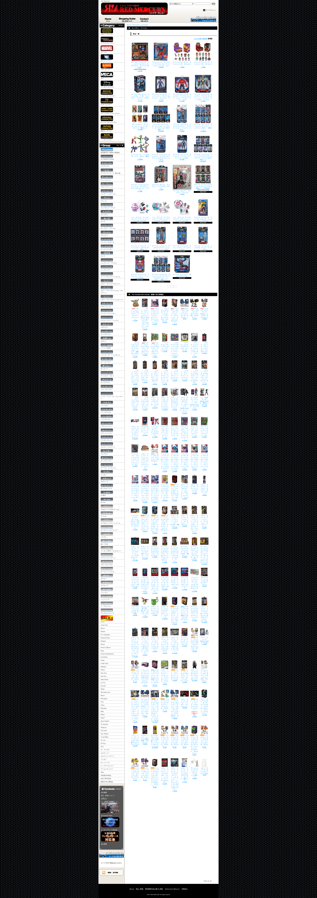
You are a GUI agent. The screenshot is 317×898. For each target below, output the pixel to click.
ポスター (104, 579)
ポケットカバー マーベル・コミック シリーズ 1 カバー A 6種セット (141, 126)
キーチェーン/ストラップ (109, 530)
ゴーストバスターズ (107, 242)
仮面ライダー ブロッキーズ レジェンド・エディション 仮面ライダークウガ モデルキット (185, 614)
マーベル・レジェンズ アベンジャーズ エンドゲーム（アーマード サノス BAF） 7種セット (204, 157)
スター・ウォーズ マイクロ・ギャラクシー (112, 292)
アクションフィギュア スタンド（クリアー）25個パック (195, 772)
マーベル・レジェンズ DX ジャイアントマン (182, 275)
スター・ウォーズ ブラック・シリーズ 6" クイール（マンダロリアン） (155, 376)
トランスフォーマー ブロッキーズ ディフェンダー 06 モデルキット (145, 773)
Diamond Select (105, 638)
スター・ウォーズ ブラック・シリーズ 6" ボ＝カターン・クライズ (145, 375)
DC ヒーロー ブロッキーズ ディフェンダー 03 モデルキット (185, 313)
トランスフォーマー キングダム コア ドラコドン (165, 346)
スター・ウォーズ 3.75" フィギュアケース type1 (205, 770)
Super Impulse (105, 721)
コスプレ (104, 537)
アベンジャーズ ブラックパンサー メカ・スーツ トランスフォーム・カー (135, 459)
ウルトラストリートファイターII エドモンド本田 (135, 610)
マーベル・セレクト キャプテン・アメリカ (182, 191)
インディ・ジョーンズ (108, 194)
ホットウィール (106, 461)
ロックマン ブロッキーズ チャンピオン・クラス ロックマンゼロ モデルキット (165, 315)
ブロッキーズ (105, 70)
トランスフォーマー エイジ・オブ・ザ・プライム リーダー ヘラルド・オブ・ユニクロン (155, 585)
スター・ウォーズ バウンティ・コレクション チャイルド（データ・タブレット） (164, 676)
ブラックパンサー (107, 433)
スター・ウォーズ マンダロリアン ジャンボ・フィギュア (154, 402)
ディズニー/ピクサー (107, 87)
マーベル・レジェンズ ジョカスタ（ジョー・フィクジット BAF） (203, 247)
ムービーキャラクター (108, 96)
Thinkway (104, 727)
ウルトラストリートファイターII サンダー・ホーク (205, 581)
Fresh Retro (104, 657)
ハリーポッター (106, 419)
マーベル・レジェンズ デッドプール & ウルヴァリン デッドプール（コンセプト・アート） (175, 554)
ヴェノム (104, 201)
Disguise (103, 641)
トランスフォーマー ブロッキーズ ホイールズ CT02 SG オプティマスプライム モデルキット (145, 677)
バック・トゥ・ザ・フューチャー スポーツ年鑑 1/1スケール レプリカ (135, 740)
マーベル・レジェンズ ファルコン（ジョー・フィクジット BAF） (140, 276)
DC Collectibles (105, 635)
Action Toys (104, 625)
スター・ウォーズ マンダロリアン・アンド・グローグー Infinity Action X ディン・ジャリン (184, 405)
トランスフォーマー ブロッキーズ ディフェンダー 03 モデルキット (185, 741)
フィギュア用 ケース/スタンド (111, 551)
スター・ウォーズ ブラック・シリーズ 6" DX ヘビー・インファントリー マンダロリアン (164, 775)
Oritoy (103, 705)
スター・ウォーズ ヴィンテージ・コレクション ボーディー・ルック (204, 521)
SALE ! (103, 622)
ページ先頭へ (208, 881)
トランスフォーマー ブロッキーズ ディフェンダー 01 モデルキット (165, 741)
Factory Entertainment (107, 654)
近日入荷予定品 (106, 778)
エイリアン (104, 215)
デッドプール (105, 383)
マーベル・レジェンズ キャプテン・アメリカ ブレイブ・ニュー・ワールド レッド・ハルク (182, 97)
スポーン (104, 341)
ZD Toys (103, 743)
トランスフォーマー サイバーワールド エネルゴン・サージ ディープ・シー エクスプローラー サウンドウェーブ (155, 493)
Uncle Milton (104, 737)
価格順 (204, 39)
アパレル (104, 516)
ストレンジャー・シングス (110, 320)
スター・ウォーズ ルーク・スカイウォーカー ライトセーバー (195, 704)
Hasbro (103, 670)
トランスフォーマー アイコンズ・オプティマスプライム (155, 431)
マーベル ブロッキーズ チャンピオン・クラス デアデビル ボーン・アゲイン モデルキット (175, 492)
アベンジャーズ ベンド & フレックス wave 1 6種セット (140, 156)
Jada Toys (103, 676)
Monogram (104, 698)
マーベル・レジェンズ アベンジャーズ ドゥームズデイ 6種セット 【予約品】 (204, 186)
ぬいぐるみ (104, 544)
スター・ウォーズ (107, 34)
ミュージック (105, 599)
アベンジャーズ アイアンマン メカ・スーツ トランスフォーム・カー (175, 432)
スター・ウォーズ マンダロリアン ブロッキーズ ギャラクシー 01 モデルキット (195, 644)
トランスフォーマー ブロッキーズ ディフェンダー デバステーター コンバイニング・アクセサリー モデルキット (195, 744)
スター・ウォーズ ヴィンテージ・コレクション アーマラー (175, 374)
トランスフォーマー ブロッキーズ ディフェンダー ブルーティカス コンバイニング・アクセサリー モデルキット (155, 777)
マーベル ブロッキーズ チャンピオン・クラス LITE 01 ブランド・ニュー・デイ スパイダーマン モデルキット (145, 707)
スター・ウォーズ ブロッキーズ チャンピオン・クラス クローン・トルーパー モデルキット (165, 524)
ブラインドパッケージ (108, 558)
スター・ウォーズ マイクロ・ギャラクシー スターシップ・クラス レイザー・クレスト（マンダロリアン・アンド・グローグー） (135, 710)
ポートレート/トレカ (107, 572)
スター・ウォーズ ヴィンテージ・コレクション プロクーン (184, 520)
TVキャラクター (106, 105)
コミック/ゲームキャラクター (110, 113)
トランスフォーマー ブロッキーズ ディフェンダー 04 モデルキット (204, 741)
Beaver (103, 628)
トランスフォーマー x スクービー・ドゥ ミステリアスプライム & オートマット (195, 584)
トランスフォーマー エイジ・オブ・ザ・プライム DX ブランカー (135, 582)
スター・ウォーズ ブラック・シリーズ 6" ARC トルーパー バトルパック (145, 552)
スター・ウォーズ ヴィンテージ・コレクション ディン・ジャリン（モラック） (165, 376)
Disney (103, 644)
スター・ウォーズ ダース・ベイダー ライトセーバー (184, 702)
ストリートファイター (108, 313)
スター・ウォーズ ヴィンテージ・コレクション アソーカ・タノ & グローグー (155, 644)
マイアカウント (211, 10)
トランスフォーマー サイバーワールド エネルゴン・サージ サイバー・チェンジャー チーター (135, 492)
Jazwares (103, 686)
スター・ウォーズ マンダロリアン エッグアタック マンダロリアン (195, 674)
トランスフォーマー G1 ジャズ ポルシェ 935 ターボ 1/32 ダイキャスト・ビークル (135, 522)
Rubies (103, 714)
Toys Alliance (105, 734)
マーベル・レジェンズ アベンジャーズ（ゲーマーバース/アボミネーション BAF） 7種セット (161, 277)
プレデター (104, 454)
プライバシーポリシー (172, 889)
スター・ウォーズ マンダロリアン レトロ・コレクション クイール (145, 403)
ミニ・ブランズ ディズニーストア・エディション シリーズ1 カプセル (182, 219)
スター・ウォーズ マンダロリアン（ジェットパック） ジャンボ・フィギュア (165, 403)
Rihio (102, 711)
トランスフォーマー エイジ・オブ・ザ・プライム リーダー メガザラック (165, 583)
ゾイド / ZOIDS (106, 348)
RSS (109, 872)
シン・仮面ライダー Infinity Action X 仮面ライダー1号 (204, 401)
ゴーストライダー (107, 249)
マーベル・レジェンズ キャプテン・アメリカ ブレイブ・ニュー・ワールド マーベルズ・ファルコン (203, 97)
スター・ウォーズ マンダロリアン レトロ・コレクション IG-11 (135, 403)
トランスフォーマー (107, 43)
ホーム (108, 19)
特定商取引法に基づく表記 (154, 889)
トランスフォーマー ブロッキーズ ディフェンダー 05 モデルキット (135, 773)
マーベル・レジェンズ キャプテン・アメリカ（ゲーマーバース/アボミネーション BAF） (161, 157)
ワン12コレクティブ (107, 613)
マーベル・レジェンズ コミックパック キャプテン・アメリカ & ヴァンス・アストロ (140, 187)
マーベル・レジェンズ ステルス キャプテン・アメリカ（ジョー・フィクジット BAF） (182, 127)
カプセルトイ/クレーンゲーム (110, 523)
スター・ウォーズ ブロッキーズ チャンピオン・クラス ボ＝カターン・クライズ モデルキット (205, 706)
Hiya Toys (104, 673)
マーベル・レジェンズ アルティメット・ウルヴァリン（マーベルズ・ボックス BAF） (195, 553)
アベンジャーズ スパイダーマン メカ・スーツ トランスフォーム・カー (164, 432)
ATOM (115, 872)
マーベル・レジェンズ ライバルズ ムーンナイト (185, 346)
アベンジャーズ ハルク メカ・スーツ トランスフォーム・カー (204, 431)
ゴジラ (103, 256)
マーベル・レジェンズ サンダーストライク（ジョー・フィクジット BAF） (161, 247)
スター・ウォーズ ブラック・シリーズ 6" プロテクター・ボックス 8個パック (184, 774)
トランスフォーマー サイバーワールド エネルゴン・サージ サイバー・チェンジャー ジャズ (204, 461)
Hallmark (103, 667)
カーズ (103, 221)
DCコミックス (105, 61)
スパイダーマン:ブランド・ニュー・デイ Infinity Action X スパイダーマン (194, 403)
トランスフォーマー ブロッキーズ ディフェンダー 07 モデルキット (135, 675)
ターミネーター (106, 362)
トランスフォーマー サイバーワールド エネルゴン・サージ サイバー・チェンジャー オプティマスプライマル (175, 462)
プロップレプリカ (107, 565)
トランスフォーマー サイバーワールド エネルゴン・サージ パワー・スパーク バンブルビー (165, 492)
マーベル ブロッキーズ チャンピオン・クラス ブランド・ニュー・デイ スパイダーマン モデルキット (175, 615)
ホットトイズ (105, 762)
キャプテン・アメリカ (108, 228)
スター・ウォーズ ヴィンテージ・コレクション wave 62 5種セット (174, 521)
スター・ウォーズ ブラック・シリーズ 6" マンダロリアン (204, 347)
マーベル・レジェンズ (108, 468)
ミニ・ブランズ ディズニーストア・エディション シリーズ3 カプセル (140, 219)
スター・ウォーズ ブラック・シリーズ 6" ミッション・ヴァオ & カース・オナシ (135, 553)
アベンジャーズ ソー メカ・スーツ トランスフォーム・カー (194, 431)
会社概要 (104, 792)
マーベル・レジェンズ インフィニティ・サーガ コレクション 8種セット (140, 247)
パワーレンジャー (107, 426)
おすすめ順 (197, 39)
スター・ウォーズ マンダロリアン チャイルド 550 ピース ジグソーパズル (155, 349)
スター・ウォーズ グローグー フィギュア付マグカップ (155, 610)
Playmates (104, 708)
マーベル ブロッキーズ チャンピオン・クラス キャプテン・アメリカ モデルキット (140, 97)
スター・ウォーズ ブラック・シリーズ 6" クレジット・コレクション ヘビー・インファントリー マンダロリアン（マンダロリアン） (175, 778)
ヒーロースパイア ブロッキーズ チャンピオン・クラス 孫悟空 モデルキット (135, 349)
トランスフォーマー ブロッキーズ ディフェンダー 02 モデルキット (175, 741)
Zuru (102, 746)
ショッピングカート (203, 19)
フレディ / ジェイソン (108, 447)
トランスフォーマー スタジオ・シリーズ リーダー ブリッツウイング (184, 583)
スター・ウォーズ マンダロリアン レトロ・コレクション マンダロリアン (195, 376)
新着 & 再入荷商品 (107, 782)
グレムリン (104, 235)
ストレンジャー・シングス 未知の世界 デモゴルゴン (145, 739)
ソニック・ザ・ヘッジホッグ (110, 355)
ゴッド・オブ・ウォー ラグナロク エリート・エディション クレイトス (165, 612)
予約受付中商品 (106, 775)
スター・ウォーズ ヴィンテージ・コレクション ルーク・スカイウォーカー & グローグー (165, 645)
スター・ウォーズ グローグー (110, 284)
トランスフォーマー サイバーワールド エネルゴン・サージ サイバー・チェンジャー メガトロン (184, 461)
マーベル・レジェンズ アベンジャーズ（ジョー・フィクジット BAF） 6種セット (203, 127)
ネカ (102, 78)
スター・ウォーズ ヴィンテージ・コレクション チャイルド (175, 674)
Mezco (103, 695)
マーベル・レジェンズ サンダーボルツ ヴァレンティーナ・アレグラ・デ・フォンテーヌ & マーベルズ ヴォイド (204, 555)
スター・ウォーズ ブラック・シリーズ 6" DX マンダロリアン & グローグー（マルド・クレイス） (204, 614)
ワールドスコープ (107, 769)
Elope (102, 651)
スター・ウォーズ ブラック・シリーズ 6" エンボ (195, 488)
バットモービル (106, 412)
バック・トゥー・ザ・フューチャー (112, 398)
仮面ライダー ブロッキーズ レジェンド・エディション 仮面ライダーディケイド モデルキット (155, 677)
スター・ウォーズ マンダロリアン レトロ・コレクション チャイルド (185, 675)
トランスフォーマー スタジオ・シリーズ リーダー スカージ (175, 582)
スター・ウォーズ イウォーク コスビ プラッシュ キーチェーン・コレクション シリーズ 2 (145, 461)
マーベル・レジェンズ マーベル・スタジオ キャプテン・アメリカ (203, 219)
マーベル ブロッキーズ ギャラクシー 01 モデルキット (203, 64)
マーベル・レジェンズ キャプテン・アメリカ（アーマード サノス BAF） (182, 156)
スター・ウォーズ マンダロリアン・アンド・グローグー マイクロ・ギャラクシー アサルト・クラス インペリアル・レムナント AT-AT (155, 710)
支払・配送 (139, 889)
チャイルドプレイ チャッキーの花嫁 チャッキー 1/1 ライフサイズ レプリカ (155, 741)
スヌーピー (104, 327)
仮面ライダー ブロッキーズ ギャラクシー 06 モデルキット (155, 458)
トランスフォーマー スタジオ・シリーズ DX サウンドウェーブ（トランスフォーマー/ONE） (145, 585)
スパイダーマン (106, 334)
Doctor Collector (105, 647)
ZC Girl (103, 502)
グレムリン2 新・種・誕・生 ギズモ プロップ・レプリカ (145, 611)
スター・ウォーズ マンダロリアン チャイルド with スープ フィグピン (145, 348)
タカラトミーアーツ (107, 756)
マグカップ (104, 585)
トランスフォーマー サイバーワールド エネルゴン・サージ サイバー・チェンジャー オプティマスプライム (165, 462)
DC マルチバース (106, 488)
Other (102, 772)
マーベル (104, 52)
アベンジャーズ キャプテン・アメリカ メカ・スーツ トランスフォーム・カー (162, 64)
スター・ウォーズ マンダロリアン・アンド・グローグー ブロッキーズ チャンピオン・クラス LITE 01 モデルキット (175, 708)
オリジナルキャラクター (109, 122)
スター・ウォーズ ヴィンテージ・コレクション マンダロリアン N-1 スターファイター (174, 645)
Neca (102, 702)
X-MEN (103, 495)
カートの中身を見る (111, 855)
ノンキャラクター (107, 140)
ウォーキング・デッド (108, 208)
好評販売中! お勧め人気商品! (110, 152)
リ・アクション (106, 606)
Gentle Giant (104, 663)
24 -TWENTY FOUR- (107, 159)
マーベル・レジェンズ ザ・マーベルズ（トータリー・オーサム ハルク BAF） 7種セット (162, 127)
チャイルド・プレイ (107, 376)
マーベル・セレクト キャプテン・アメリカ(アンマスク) (161, 186)
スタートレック (106, 307)
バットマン (104, 405)
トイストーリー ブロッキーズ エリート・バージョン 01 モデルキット (165, 704)
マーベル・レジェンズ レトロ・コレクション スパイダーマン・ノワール (194, 349)
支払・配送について (127, 19)
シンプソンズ (105, 270)
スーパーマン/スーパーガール (110, 277)
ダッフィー (104, 369)
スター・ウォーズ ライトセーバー (112, 300)
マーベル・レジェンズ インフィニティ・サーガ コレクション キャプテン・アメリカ (161, 97)
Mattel (102, 689)
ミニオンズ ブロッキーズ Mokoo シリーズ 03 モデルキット (204, 313)
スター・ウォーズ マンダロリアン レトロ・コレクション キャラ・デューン (204, 376)
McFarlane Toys (105, 692)
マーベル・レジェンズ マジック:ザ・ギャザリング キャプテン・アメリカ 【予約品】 (140, 64)
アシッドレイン (106, 180)
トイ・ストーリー (107, 389)
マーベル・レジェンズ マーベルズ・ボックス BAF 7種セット (185, 551)
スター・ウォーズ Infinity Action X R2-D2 (204, 640)
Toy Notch (104, 730)
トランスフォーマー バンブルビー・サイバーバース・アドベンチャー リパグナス (175, 349)
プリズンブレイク (107, 440)
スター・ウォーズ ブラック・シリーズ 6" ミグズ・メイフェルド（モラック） (135, 376)
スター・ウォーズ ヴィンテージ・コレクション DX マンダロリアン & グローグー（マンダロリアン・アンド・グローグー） (145, 318)
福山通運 (104, 844)
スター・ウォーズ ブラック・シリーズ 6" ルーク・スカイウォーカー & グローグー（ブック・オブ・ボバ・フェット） (135, 646)
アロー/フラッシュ (107, 187)
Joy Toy (103, 682)
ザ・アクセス (105, 750)
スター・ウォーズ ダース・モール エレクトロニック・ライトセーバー (135, 432)
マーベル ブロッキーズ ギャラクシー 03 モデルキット (182, 64)
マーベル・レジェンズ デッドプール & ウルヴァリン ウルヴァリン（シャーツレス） (195, 613)
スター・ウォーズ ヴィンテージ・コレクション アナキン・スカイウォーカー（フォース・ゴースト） (194, 524)
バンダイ (104, 759)
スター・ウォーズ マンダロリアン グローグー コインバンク (135, 314)
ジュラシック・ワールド (109, 263)
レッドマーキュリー (107, 766)
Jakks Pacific (104, 679)
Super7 (103, 718)
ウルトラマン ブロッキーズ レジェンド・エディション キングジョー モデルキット (175, 316)
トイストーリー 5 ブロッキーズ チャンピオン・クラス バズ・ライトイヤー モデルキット (145, 523)
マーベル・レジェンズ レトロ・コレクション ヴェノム (185, 641)
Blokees (103, 631)
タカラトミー (105, 753)
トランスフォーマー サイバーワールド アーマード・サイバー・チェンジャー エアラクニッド (155, 316)
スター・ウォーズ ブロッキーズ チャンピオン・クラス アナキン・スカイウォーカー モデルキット (155, 524)
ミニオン (104, 475)
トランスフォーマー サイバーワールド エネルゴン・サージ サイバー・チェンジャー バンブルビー (194, 461)
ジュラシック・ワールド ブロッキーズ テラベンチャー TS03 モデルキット (204, 675)
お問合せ (144, 19)
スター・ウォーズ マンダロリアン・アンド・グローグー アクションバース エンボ (184, 491)
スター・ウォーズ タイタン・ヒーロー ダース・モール (204, 489)
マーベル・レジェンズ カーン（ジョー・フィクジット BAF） (182, 247)
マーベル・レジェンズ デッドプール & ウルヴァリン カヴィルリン (155, 551)
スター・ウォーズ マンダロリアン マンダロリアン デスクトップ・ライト (175, 403)
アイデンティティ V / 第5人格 (110, 173)
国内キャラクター (107, 131)
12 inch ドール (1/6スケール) (110, 509)
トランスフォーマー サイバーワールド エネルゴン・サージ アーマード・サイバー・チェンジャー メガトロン (145, 493)
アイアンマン (105, 166)
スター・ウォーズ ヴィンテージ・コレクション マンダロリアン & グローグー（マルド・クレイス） (145, 645)
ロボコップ (104, 481)
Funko (103, 660)
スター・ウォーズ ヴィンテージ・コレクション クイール (185, 374)
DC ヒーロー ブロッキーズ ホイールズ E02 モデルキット (194, 313)
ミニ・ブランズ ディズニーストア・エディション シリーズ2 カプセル (161, 219)
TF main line (104, 724)
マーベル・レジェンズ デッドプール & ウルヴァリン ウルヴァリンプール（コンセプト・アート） (165, 554)
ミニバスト (104, 592)
